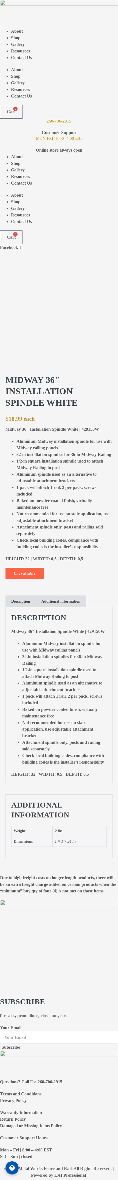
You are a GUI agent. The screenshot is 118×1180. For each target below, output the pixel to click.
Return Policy (13, 1119)
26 (49, 121)
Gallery (18, 44)
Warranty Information (21, 1112)
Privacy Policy (13, 1100)
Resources (20, 51)
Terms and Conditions (20, 1094)
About (17, 31)
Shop (16, 37)
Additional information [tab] (60, 601)
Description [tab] (20, 601)
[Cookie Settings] (12, 1168)
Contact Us (21, 57)
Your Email (10, 1027)
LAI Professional (70, 1175)
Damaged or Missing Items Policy (31, 1125)
